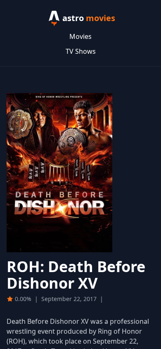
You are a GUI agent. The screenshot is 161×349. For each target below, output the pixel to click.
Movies (80, 36)
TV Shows (81, 51)
